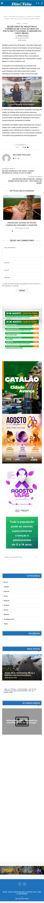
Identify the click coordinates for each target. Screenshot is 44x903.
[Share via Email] (28, 147)
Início (5, 16)
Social (6, 610)
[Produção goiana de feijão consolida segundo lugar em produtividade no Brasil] (22, 207)
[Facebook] (36, 3)
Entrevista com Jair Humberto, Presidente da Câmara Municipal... (22, 721)
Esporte (6, 591)
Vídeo (6, 624)
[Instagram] (38, 3)
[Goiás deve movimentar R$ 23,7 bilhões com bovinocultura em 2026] (22, 667)
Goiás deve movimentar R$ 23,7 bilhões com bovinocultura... (20, 674)
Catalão (18, 23)
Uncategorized (9, 619)
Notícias (7, 600)
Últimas (25, 23)
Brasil (6, 582)
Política (6, 605)
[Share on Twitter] (25, 147)
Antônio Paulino (23, 36)
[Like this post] (19, 147)
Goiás (6, 596)
